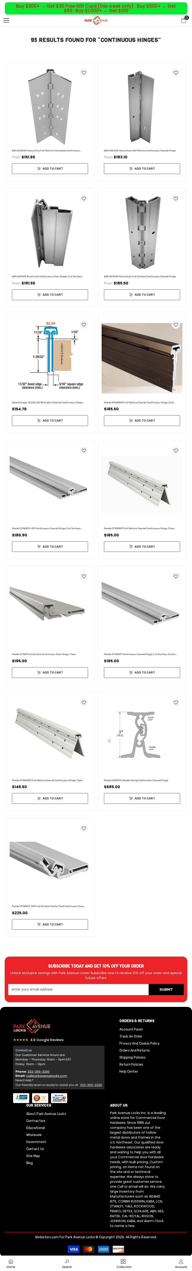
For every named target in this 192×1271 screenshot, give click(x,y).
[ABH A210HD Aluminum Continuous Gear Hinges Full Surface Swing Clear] (50, 232)
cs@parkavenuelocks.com (46, 1076)
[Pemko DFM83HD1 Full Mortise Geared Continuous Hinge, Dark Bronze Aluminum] (142, 358)
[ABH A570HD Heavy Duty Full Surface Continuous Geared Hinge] (142, 232)
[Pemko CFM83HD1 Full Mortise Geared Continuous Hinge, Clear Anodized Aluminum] (50, 736)
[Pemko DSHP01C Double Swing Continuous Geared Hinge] (142, 736)
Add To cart (52, 168)
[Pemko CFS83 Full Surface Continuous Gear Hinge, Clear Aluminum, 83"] (50, 610)
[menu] (6, 20)
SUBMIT (166, 989)
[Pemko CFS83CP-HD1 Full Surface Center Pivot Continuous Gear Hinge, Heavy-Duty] (50, 862)
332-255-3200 (39, 1071)
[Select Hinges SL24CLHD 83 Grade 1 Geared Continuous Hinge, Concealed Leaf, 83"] (50, 358)
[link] (67, 1263)
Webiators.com (47, 1237)
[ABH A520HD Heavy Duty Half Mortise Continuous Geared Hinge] (142, 106)
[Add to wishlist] (84, 72)
